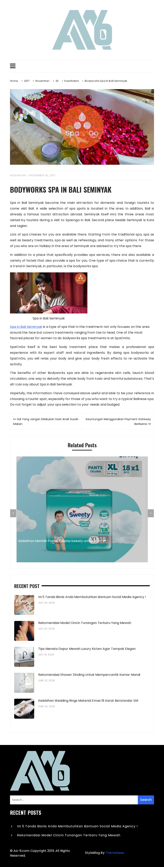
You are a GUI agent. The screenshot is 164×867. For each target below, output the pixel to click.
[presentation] (13, 513)
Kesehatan (18, 175)
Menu (82, 66)
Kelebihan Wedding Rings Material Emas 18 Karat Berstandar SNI (88, 700)
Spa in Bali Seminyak (26, 326)
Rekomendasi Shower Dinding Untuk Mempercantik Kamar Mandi (89, 674)
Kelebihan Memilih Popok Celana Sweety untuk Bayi (59, 541)
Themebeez (114, 852)
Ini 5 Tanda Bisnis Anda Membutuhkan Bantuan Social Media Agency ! (92, 597)
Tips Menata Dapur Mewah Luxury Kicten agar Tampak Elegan (87, 648)
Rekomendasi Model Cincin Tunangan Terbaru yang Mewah (84, 623)
